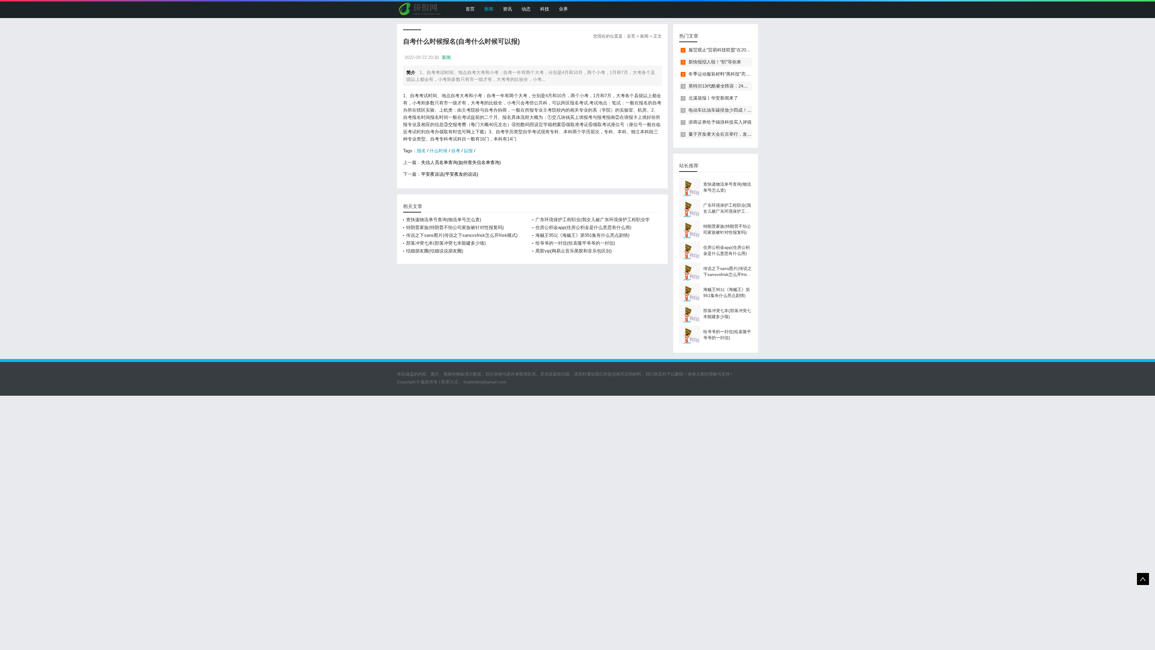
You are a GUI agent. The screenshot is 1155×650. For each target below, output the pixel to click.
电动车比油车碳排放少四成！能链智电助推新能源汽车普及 (747, 110)
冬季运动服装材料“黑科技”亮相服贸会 (726, 73)
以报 (468, 150)
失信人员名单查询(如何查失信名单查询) (461, 162)
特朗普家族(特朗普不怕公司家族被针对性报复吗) (455, 227)
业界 (563, 8)
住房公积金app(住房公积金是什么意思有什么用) (583, 227)
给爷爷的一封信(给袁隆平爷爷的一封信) (575, 243)
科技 (544, 8)
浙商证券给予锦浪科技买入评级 (720, 122)
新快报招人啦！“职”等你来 (714, 61)
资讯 (507, 8)
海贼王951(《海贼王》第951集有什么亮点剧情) (582, 235)
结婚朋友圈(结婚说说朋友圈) (434, 250)
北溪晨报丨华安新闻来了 (713, 98)
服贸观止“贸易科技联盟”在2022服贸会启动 (730, 49)
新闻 (488, 8)
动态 (526, 8)
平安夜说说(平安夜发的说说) (449, 174)
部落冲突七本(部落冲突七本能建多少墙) (446, 243)
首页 (470, 8)
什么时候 (439, 150)
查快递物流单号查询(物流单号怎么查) (443, 219)
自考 (455, 150)
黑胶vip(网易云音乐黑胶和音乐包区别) (573, 250)
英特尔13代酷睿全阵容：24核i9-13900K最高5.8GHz (740, 85)
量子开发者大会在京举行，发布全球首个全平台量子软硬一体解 (751, 134)
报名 (421, 150)
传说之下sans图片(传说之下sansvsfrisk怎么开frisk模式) (462, 235)
